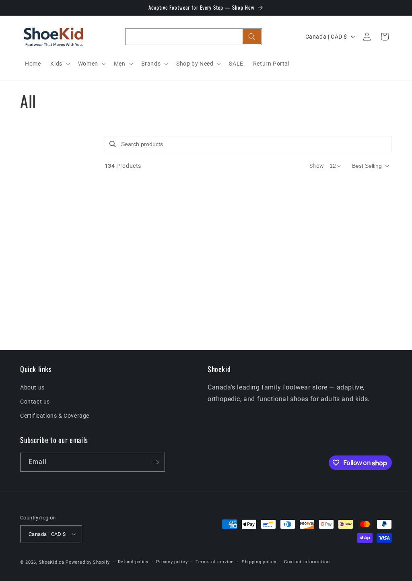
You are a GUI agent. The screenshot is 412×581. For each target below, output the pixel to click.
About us (32, 387)
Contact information (307, 562)
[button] (59, 63)
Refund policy (133, 562)
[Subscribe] (156, 462)
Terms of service (215, 562)
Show (316, 166)
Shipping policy (259, 562)
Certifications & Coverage (54, 415)
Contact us (35, 401)
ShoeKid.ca (51, 562)
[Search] (252, 36)
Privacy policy (171, 562)
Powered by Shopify (88, 562)
